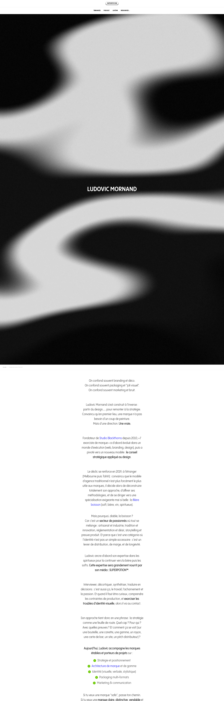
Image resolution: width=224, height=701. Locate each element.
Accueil (4, 367)
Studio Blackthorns (110, 438)
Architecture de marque (106, 666)
